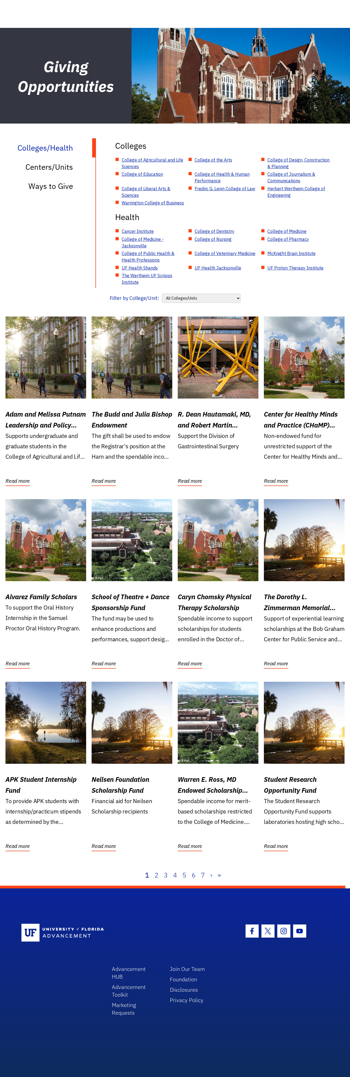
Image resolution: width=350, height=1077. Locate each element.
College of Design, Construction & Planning (298, 163)
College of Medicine (287, 231)
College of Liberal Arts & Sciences (146, 192)
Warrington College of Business (153, 203)
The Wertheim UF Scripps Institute (147, 279)
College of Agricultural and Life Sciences (152, 163)
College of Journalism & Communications (291, 177)
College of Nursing (213, 239)
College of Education (142, 174)
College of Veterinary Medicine (225, 253)
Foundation (183, 979)
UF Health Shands (140, 268)
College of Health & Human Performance (222, 177)
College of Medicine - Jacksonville (143, 242)
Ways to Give (50, 186)
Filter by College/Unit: (134, 298)
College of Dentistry (214, 231)
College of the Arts (213, 160)
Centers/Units (49, 167)
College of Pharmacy (288, 239)
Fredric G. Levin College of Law (225, 188)
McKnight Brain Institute (291, 253)
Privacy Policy (186, 1000)
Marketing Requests (124, 1008)
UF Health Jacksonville (218, 268)
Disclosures (184, 989)
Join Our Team (187, 969)
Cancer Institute (138, 231)
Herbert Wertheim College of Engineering (296, 192)
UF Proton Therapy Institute (295, 268)
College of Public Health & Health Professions (148, 257)
